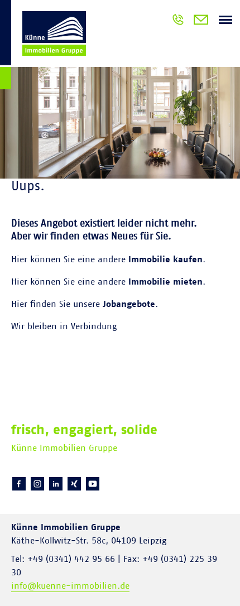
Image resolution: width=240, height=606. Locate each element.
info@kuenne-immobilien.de (70, 585)
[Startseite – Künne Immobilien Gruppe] (43, 46)
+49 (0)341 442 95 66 (178, 21)
